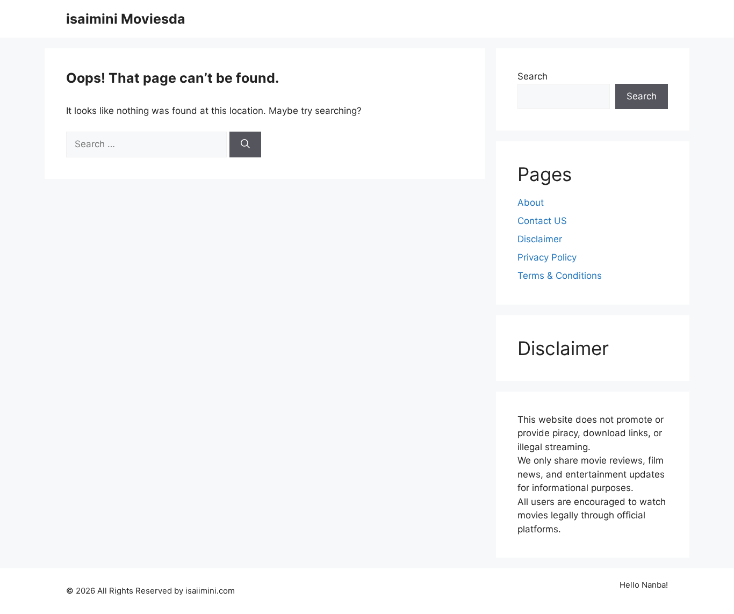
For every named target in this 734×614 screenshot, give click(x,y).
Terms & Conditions (559, 275)
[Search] (245, 144)
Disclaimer (539, 239)
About (530, 202)
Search (532, 76)
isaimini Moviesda (125, 19)
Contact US (542, 220)
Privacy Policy (547, 257)
